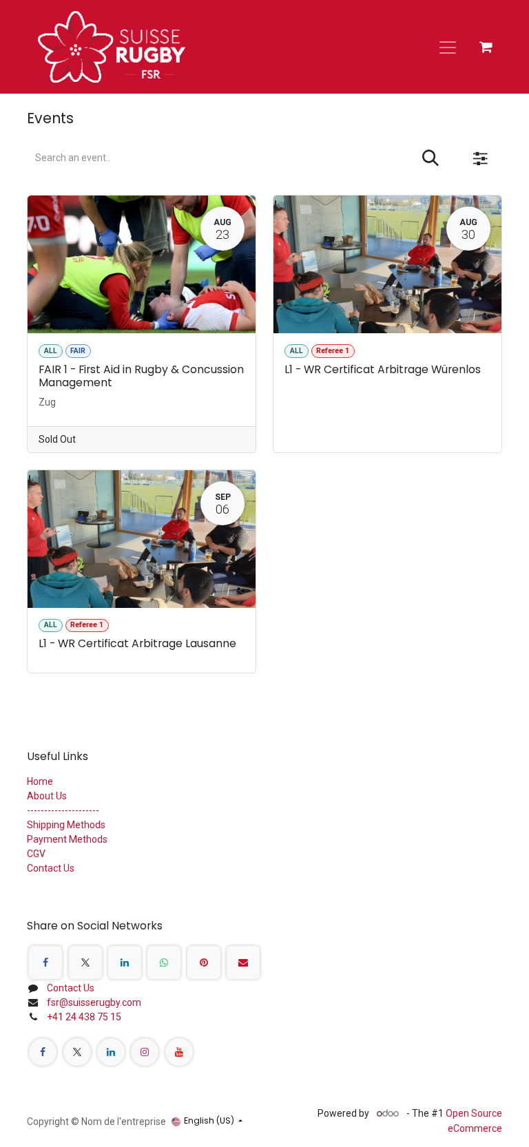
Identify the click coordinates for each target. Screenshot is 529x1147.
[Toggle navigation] (448, 46)
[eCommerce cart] (485, 46)
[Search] (430, 158)
